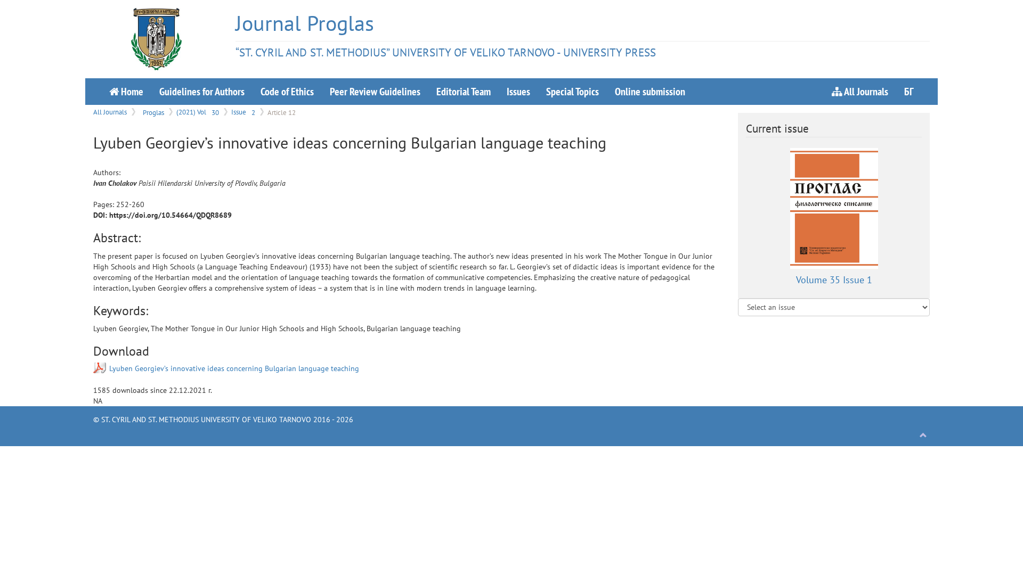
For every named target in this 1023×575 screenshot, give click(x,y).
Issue (243, 112)
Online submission (650, 91)
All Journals (865, 91)
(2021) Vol (197, 112)
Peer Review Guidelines (375, 91)
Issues (518, 91)
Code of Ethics (287, 91)
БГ (909, 91)
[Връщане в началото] (923, 435)
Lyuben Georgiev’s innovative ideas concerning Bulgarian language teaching (234, 368)
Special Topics (572, 91)
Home (131, 91)
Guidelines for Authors (202, 91)
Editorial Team (463, 91)
